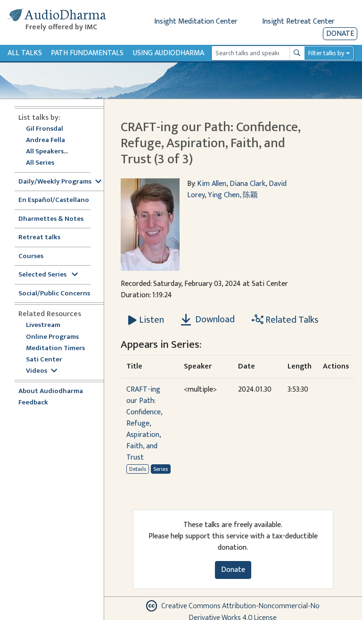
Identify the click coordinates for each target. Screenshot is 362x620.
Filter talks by (326, 53)
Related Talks (291, 320)
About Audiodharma (50, 391)
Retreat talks (39, 237)
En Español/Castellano (53, 200)
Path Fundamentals (87, 53)
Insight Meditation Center (196, 21)
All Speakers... (47, 151)
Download (214, 319)
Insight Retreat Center (298, 21)
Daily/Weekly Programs (54, 181)
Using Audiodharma (168, 53)
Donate (340, 33)
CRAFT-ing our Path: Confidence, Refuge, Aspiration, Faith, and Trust (144, 423)
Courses (30, 256)
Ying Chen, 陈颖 (233, 195)
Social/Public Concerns (54, 293)
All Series (40, 163)
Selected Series (43, 274)
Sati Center (44, 359)
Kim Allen (211, 183)
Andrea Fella (45, 140)
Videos (36, 371)
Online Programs (52, 337)
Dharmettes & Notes (50, 219)
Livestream (43, 325)
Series (160, 469)
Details (137, 469)
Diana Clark (247, 183)
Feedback (33, 402)
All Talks (25, 53)
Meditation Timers (55, 348)
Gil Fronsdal (44, 129)
